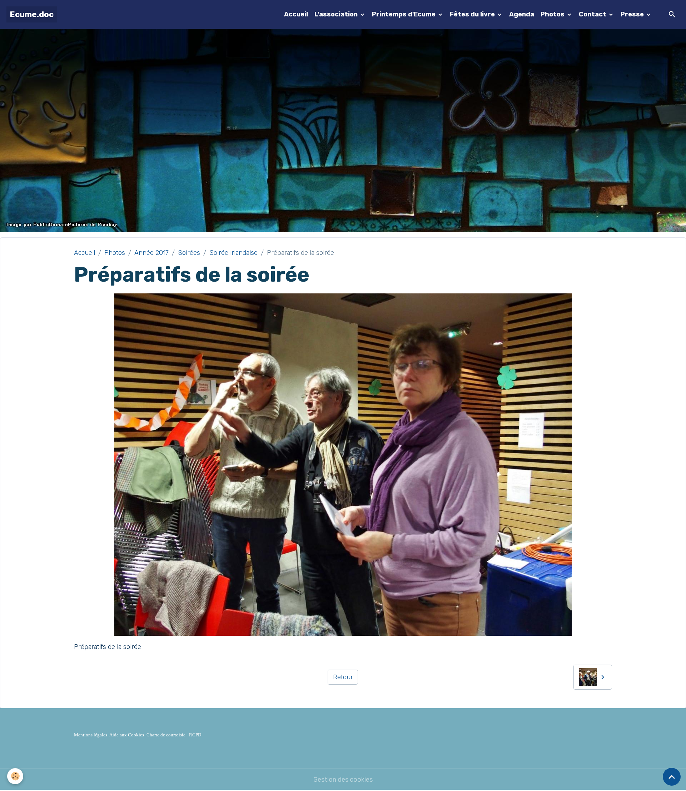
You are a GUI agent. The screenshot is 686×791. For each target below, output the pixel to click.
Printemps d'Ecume (404, 14)
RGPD (195, 734)
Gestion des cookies (343, 780)
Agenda (521, 14)
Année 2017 (151, 253)
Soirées (189, 253)
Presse (633, 14)
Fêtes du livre (473, 14)
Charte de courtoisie (165, 734)
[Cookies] (15, 776)
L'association (336, 14)
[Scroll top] (672, 777)
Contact (593, 14)
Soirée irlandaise (233, 253)
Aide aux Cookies (126, 734)
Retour (343, 677)
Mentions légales (90, 734)
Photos (553, 14)
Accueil (296, 14)
